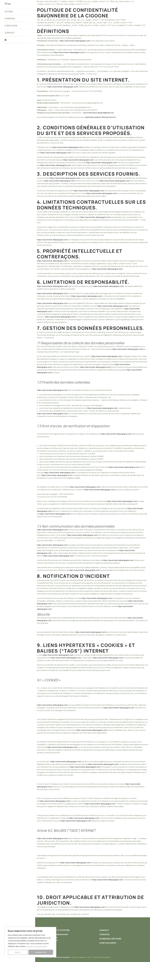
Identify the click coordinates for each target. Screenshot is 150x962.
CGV (89, 957)
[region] (30, 942)
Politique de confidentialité (36, 946)
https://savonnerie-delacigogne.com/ (74, 41)
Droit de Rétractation (101, 957)
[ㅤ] (17, 39)
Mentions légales (79, 957)
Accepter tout (40, 952)
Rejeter (18, 952)
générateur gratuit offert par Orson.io (101, 117)
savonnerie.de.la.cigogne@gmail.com (98, 112)
